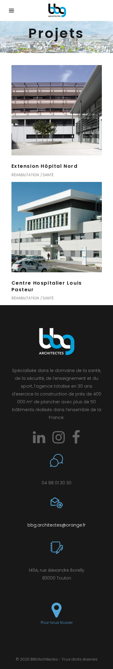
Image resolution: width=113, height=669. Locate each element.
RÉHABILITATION (25, 174)
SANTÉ (48, 174)
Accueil (49, 48)
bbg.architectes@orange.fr (56, 525)
